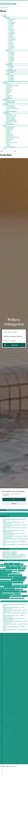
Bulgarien (11, 46)
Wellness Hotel (17, 583)
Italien (10, 27)
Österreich (11, 23)
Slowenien (12, 32)
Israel (10, 69)
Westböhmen (21, 598)
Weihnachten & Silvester (12, 85)
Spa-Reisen (10, 570)
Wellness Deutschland (5, 580)
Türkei (11, 20)
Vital (7, 93)
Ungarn (11, 44)
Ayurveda (5, 104)
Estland (11, 48)
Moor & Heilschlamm (11, 142)
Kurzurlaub (6, 99)
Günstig (17, 564)
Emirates (11, 66)
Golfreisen (8, 91)
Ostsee (7, 566)
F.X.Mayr (8, 145)
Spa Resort (21, 570)
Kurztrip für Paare (10, 101)
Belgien (11, 36)
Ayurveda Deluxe (10, 107)
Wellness (5, 82)
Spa (19, 568)
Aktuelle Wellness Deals (11, 601)
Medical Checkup (10, 117)
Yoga (7, 109)
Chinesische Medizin (11, 120)
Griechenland (12, 39)
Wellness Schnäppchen (10, 591)
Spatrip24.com (6, 573)
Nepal (10, 63)
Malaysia (11, 57)
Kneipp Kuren (9, 135)
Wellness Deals (19, 577)
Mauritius (11, 60)
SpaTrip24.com (13, 766)
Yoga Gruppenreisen (11, 111)
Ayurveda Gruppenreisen (12, 108)
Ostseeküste (12, 566)
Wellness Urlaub (16, 596)
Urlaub (18, 573)
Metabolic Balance (10, 146)
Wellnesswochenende (14, 598)
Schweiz (11, 25)
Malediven (12, 58)
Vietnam (11, 56)
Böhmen (2, 564)
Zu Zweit (8, 84)
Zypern (11, 26)
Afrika (7, 73)
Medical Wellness (10, 118)
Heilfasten (8, 132)
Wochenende (9, 89)
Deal (6, 564)
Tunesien (11, 76)
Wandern (8, 92)
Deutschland (12, 19)
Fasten (7, 131)
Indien (10, 61)
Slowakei (11, 43)
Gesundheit (6, 112)
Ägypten (11, 75)
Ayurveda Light (10, 105)
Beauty (8, 88)
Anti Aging (9, 86)
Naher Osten (9, 64)
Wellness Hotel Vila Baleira (18, 585)
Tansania (11, 80)
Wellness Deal (6, 577)
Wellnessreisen (10, 589)
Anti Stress (9, 114)
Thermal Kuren (10, 138)
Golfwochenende (10, 102)
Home (4, 15)
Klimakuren (9, 139)
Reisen (1, 568)
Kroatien (11, 30)
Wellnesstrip (17, 594)
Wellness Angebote (15, 575)
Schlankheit (9, 130)
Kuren (4, 125)
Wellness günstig (18, 580)
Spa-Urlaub (15, 570)
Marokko (11, 78)
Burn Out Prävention (11, 115)
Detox (7, 144)
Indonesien (12, 53)
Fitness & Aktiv (10, 124)
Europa (8, 17)
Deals (4, 148)
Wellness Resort (19, 589)
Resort (4, 568)
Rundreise (8, 96)
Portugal (11, 40)
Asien (7, 50)
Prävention (9, 122)
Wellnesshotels (6, 585)
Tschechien (12, 22)
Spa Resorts (9, 98)
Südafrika (11, 79)
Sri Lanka (11, 54)
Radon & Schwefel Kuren (12, 137)
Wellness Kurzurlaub (12, 587)
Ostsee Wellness (19, 566)
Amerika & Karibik (11, 70)
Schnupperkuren (10, 127)
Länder (5, 16)
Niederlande (12, 33)
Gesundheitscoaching (11, 121)
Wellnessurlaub (5, 596)
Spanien (11, 34)
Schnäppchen (11, 568)
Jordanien (11, 67)
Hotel (21, 564)
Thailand (11, 51)
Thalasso (8, 141)
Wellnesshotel (6, 582)
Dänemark (11, 29)
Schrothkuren (9, 134)
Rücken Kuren (9, 128)
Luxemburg (12, 47)
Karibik (11, 72)
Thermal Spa (9, 95)
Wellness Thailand (8, 594)
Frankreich (12, 37)
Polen (10, 41)
